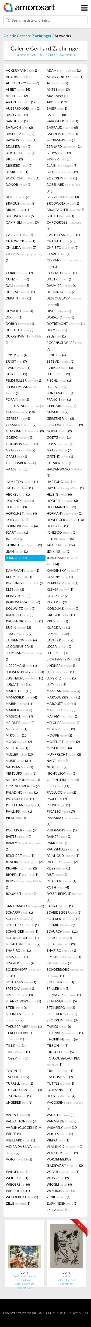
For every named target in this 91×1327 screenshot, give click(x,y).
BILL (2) (14, 159)
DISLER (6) (59, 311)
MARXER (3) (19, 710)
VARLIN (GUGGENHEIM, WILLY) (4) (24, 1130)
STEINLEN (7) (20, 1017)
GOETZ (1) (59, 437)
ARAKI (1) (20, 102)
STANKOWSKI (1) (23, 1001)
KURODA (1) (58, 627)
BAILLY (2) (17, 115)
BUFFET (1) (60, 216)
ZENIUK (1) (58, 1197)
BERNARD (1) (64, 146)
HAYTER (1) (65, 488)
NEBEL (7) (57, 767)
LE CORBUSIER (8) (19, 646)
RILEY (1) (58, 868)
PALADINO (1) (22, 792)
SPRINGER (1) (64, 995)
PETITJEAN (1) (23, 805)
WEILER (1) (17, 1178)
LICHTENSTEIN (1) (63, 659)
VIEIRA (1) (58, 1140)
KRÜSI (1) (57, 621)
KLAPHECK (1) (62, 583)
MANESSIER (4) (21, 697)
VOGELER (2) (62, 1153)
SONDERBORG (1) (65, 972)
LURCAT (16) (19, 685)
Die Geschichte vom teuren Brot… (24, 1278)
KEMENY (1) (60, 577)
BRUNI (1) (17, 210)
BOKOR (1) (19, 184)
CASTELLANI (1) (63, 235)
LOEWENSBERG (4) (25, 672)
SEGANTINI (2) (23, 944)
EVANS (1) (18, 368)
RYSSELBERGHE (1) (65, 897)
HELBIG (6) (59, 494)
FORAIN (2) (17, 399)
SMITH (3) (59, 963)
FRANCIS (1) (59, 399)
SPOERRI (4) (19, 995)
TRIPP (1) (60, 1071)
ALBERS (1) (18, 77)
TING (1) (18, 1052)
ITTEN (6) (60, 539)
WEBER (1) (63, 1172)
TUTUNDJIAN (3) (24, 1090)
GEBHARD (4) (61, 406)
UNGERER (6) (19, 1102)
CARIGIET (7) (19, 235)
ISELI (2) (15, 539)
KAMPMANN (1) (22, 570)
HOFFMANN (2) (61, 507)
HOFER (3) (16, 507)
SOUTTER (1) (60, 982)
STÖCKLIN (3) (62, 1020)
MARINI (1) (19, 704)
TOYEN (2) (13, 1071)
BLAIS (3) (62, 165)
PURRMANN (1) (62, 830)
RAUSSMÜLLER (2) (63, 849)
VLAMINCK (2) (65, 1147)
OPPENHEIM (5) (63, 780)
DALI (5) (17, 285)
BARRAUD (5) (62, 127)
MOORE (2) (59, 735)
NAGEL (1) (58, 761)
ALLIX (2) (57, 83)
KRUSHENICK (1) (24, 621)
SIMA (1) (17, 957)
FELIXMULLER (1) (23, 380)
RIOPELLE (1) (22, 875)
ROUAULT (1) (22, 894)
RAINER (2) (59, 836)
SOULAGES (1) (21, 982)
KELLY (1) (19, 577)
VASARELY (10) (62, 1127)
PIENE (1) (16, 818)
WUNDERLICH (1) (22, 1197)
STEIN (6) (17, 1007)
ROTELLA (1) (61, 881)
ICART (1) (17, 532)
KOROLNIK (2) (63, 608)
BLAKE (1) (17, 172)
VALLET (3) (60, 1115)
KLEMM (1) (60, 589)
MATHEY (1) (63, 716)
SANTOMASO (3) (25, 906)
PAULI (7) (57, 799)
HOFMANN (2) (65, 513)
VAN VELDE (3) (61, 1121)
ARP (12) (57, 102)
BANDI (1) (17, 121)
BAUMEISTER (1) (62, 134)
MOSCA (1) (17, 748)
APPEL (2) (17, 96)
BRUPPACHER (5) (65, 210)
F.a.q (85, 1313)
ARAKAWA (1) (57, 96)
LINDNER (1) (61, 665)
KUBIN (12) (18, 627)
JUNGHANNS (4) (62, 561)
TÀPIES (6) (59, 1026)
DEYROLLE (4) (19, 311)
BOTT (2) (18, 197)
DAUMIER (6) (62, 285)
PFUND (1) (58, 805)
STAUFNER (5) (62, 1001)
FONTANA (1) (60, 393)
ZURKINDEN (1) (62, 1203)
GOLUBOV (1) (22, 444)
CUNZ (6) (17, 279)
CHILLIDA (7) (21, 247)
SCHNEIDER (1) (22, 931)
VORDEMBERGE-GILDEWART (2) (65, 1162)
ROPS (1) (24, 884)
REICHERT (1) (20, 856)
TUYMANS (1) (59, 1090)
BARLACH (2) (19, 127)
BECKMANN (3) (61, 140)
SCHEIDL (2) (19, 919)
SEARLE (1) (59, 938)
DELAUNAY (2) (61, 292)
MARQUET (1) (61, 704)
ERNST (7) (16, 361)
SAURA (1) (60, 906)
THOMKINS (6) (62, 1039)
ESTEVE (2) (60, 361)
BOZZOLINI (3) (63, 197)
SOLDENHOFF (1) (23, 972)
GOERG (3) (20, 437)
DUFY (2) (57, 330)
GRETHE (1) (60, 456)
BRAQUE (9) (20, 203)
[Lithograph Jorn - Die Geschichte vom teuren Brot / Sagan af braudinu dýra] (24, 1247)
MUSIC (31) (18, 761)
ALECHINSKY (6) (22, 83)
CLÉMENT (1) (65, 263)
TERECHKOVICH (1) (19, 1036)
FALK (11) (16, 374)
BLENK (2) (62, 172)
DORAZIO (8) (60, 317)
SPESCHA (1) (20, 988)
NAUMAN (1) (19, 767)
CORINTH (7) (19, 273)
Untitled (66, 1276)
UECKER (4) (61, 1096)
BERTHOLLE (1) (20, 153)
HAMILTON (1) (22, 482)
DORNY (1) (20, 324)
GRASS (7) (59, 450)
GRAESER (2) (20, 450)
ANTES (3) (58, 89)
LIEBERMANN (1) (21, 665)
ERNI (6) (56, 355)
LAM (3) (58, 634)
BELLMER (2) (19, 146)
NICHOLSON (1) (62, 773)
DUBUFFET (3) (19, 330)
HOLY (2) (17, 520)
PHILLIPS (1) (19, 811)
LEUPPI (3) (57, 653)
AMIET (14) (18, 89)
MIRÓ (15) (17, 735)
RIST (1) (58, 875)
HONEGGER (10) (65, 520)
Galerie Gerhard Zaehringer (28, 35)
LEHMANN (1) (24, 656)
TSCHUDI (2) (17, 1077)
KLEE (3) (15, 589)
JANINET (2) (24, 545)
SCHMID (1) (62, 925)
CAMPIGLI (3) (22, 222)
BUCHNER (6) (20, 216)
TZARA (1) (18, 1096)
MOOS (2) (19, 742)
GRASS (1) (16, 456)
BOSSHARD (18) (63, 187)
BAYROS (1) (21, 140)
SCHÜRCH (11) (62, 931)
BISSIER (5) (58, 159)
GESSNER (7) (21, 425)
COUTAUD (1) (62, 273)
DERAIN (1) (18, 298)
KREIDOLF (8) (19, 615)
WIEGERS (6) (18, 1184)
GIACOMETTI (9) (65, 425)
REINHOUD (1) (63, 856)
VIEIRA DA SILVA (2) (23, 1150)
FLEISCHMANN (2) (21, 390)
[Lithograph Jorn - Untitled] (66, 1247)
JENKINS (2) (58, 551)
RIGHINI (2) (21, 868)
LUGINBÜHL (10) (24, 678)
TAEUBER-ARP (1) (24, 1026)
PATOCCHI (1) (20, 799)
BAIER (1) (57, 108)
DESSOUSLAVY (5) (64, 301)
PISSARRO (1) (64, 821)
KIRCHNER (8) (25, 583)
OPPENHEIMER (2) (23, 786)
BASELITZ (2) (20, 134)
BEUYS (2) (59, 153)
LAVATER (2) (60, 640)
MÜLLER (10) (20, 754)
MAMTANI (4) (63, 691)
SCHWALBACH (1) (22, 938)
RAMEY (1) (24, 846)
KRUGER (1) (61, 615)
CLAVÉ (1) (58, 254)
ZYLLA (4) (58, 1210)
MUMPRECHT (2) (64, 754)
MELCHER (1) (63, 723)
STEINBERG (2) (61, 1007)
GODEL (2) (59, 431)
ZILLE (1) (18, 1203)
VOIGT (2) (19, 1159)
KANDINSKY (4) (63, 570)
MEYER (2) (61, 729)
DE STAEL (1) (20, 292)
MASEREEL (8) (61, 710)
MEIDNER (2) (20, 723)
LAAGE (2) (19, 634)
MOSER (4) (59, 748)
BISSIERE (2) (19, 165)
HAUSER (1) (19, 488)
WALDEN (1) (18, 1172)
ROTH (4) (58, 887)
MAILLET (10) (18, 691)
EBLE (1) (56, 336)
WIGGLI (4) (59, 1184)
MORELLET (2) (63, 742)
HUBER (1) (57, 526)
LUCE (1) (60, 672)
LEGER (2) (60, 646)
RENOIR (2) (24, 862)
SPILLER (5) (58, 988)
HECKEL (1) (18, 494)
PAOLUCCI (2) (61, 792)
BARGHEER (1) (62, 121)
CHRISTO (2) (62, 247)
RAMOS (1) (58, 843)
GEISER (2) (57, 412)
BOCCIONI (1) (22, 178)
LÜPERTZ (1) (61, 678)
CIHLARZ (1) (24, 257)
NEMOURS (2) (21, 773)
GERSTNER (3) (60, 418)
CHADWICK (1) (20, 241)
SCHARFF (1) (19, 912)
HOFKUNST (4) (21, 513)
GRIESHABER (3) (21, 463)
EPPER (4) (17, 355)
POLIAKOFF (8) (21, 830)
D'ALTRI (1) (60, 279)
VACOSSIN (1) (65, 1105)
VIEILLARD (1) (20, 1140)
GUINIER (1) (60, 463)
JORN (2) (16, 558)
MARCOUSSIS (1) (63, 697)
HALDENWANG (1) (64, 472)
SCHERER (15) (63, 919)
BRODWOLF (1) (63, 203)
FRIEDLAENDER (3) (25, 406)
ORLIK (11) (58, 786)
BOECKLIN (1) (62, 178)
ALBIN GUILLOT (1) (65, 77)
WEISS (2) (58, 1178)
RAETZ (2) (18, 836)
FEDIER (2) (58, 374)
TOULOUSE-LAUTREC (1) (63, 1061)
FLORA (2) (57, 387)
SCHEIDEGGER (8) (64, 912)
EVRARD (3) (60, 368)
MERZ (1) (16, 729)
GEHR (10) (20, 412)
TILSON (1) (57, 1046)
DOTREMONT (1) (66, 324)
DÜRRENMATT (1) (23, 339)
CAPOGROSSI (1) (64, 225)
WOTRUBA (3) (61, 1191)
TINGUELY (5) (60, 1052)
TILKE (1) (16, 1046)
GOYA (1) (60, 444)
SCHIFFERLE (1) (22, 925)
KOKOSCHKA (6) (23, 602)
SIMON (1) (64, 957)
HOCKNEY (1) (20, 501)
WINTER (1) (18, 1191)
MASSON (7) (19, 716)
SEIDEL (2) (61, 944)
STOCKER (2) (62, 1014)
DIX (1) (14, 317)
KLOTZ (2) (58, 596)
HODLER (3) (62, 501)
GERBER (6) (18, 418)
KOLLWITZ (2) (20, 608)
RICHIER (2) (62, 862)
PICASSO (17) (61, 811)
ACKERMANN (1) (21, 70)
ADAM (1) (64, 70)
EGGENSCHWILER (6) (64, 346)
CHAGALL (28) (61, 241)
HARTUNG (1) (61, 482)
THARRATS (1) (65, 1033)
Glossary (75, 1313)
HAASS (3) (17, 469)
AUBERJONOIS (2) (23, 108)
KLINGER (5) (18, 596)
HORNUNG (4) (22, 526)
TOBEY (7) (17, 1058)
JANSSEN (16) (61, 545)
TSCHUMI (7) (60, 1077)
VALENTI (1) (18, 1115)
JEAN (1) (17, 551)
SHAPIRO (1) (18, 950)
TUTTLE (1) (60, 1083)
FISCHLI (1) (59, 380)
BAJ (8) (56, 115)
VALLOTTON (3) (21, 1121)
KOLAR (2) (57, 602)
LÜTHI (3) (56, 685)
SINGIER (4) (20, 963)
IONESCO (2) (62, 532)
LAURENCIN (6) (21, 640)
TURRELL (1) (19, 1083)
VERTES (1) (60, 1134)
